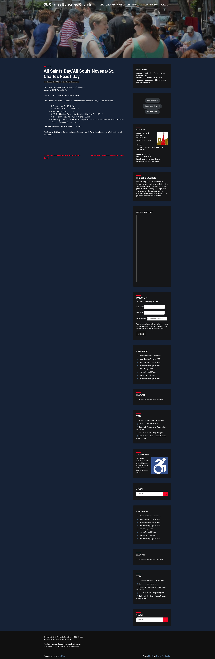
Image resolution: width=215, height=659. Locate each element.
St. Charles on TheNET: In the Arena (151, 420)
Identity (151, 656)
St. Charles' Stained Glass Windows (151, 399)
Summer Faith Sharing (147, 375)
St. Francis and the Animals (148, 424)
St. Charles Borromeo (70, 82)
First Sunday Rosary (146, 369)
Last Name (140, 313)
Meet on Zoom (152, 112)
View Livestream (152, 100)
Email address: (141, 319)
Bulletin (47, 66)
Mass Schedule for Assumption (150, 356)
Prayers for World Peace (148, 372)
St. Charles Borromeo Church (67, 4)
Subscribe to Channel (152, 106)
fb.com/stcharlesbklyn (152, 161)
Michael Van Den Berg (163, 656)
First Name (140, 307)
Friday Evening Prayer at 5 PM (150, 359)
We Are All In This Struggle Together (151, 433)
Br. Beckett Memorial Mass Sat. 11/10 (107, 155)
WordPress (61, 656)
